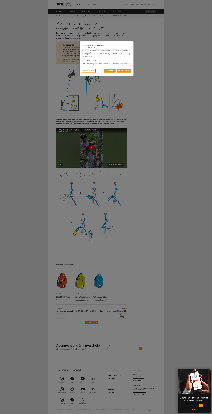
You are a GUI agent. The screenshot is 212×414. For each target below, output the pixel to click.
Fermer (194, 409)
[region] (106, 58)
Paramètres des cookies (88, 70)
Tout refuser (110, 70)
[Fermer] (131, 43)
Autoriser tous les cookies (124, 70)
